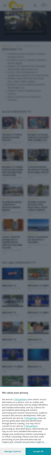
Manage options (12, 451)
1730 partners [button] (20, 399)
